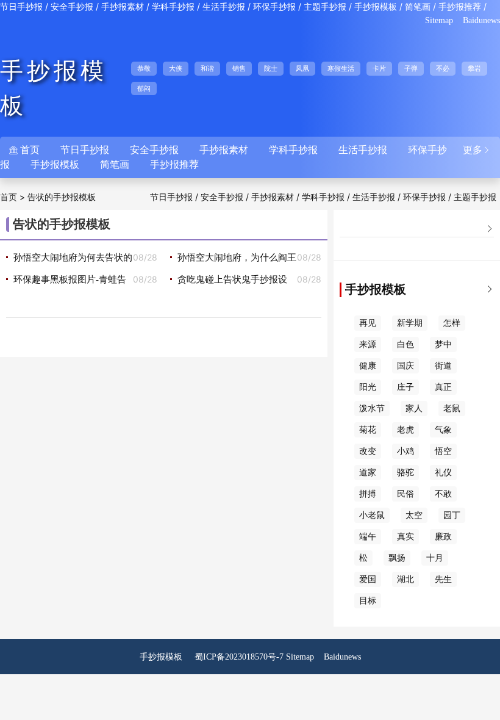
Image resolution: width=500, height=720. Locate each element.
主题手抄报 (325, 7)
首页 (8, 197)
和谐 (207, 68)
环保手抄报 (274, 7)
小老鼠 (372, 515)
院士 (270, 68)
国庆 (405, 365)
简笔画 (417, 7)
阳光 (367, 387)
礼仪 (443, 472)
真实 (405, 536)
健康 (367, 365)
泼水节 (372, 408)
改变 (367, 451)
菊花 (367, 429)
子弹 (411, 68)
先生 (443, 579)
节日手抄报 (21, 7)
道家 (367, 472)
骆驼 (405, 472)
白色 (405, 344)
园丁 (451, 515)
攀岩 (474, 68)
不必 (442, 68)
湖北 (405, 579)
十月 (434, 558)
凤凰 (302, 68)
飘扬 (396, 558)
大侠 (175, 68)
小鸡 (405, 451)
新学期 (410, 323)
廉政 (443, 536)
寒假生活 (340, 68)
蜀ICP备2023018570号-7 (239, 656)
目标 (367, 600)
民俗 (405, 494)
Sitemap (439, 20)
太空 (414, 515)
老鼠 (451, 408)
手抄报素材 (122, 7)
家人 (414, 408)
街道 (443, 365)
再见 (367, 323)
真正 (443, 387)
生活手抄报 (223, 7)
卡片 (379, 68)
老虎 (405, 429)
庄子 (405, 387)
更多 (477, 150)
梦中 (443, 344)
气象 (443, 429)
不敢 (443, 494)
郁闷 (144, 88)
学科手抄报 (173, 7)
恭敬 (144, 68)
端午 (367, 536)
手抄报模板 (375, 7)
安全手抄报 (72, 7)
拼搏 (367, 494)
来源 (367, 344)
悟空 (443, 451)
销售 (239, 68)
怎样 (451, 323)
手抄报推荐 (459, 7)
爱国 (367, 579)
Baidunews (481, 20)
